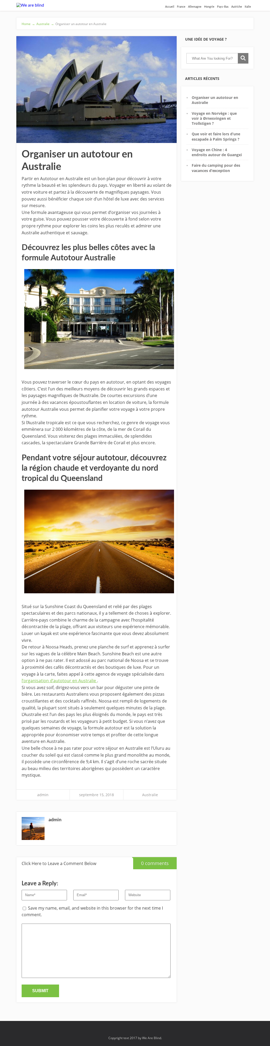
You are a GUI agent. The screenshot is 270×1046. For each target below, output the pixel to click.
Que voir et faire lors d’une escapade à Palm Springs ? (216, 136)
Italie (248, 6)
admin (43, 794)
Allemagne (194, 6)
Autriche (236, 6)
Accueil (169, 6)
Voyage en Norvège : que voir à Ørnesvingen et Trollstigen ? (214, 118)
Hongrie (209, 6)
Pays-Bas (223, 6)
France (181, 6)
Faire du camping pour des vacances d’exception (216, 168)
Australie (150, 794)
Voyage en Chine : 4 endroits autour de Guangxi (217, 152)
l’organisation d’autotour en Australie (59, 681)
